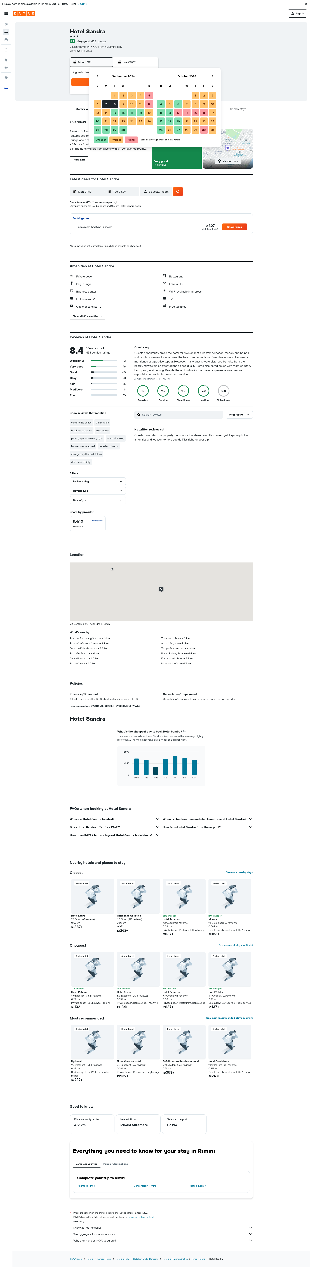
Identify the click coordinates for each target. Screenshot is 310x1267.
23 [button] (123, 121)
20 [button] (97, 121)
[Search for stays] (6, 32)
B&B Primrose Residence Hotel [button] (181, 1061)
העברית (82, 4)
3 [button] (132, 95)
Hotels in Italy (122, 1258)
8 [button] (115, 104)
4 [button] (140, 95)
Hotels (90, 1258)
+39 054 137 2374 (81, 51)
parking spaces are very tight (87, 438)
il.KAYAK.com (76, 1258)
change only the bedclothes (86, 454)
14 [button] (106, 112)
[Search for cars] (6, 39)
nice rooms (102, 430)
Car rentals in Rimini (145, 1185)
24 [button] (131, 121)
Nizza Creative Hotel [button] (129, 1061)
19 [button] (149, 112)
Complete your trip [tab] (87, 1163)
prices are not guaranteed (141, 1217)
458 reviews (99, 41)
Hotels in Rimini (198, 1185)
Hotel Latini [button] (78, 915)
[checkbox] (88, 523)
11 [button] (140, 104)
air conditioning (115, 438)
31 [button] (212, 130)
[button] (306, 4)
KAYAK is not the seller (87, 1227)
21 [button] (106, 121)
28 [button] (106, 130)
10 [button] (131, 104)
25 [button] (140, 121)
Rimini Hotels (198, 1258)
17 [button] (132, 112)
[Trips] (6, 77)
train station (102, 422)
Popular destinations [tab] (115, 1163)
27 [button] (97, 130)
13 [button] (97, 112)
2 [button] (123, 95)
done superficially (80, 462)
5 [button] (149, 95)
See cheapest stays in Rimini (236, 945)
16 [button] (123, 112)
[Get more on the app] (6, 49)
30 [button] (123, 130)
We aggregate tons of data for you (94, 1234)
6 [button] (97, 104)
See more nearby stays (239, 872)
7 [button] (106, 104)
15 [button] (114, 112)
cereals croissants (108, 446)
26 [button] (149, 121)
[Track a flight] (6, 67)
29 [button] (114, 130)
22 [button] (114, 121)
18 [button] (140, 112)
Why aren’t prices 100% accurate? (94, 1240)
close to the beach (81, 422)
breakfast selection (81, 430)
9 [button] (123, 104)
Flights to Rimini (86, 1185)
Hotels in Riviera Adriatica (175, 1258)
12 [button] (149, 104)
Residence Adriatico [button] (129, 915)
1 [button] (114, 95)
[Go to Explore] (6, 59)
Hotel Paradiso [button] (171, 919)
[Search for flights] (6, 24)
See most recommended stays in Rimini (229, 1017)
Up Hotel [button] (76, 1061)
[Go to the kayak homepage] (24, 13)
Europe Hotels (104, 1258)
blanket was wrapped (83, 446)
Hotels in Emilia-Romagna (145, 1258)
